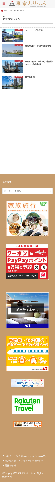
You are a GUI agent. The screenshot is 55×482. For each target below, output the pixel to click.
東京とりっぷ (26, 473)
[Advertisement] (27, 132)
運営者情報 (10, 465)
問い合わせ (10, 460)
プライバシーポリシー (32, 460)
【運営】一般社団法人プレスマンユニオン (26, 455)
